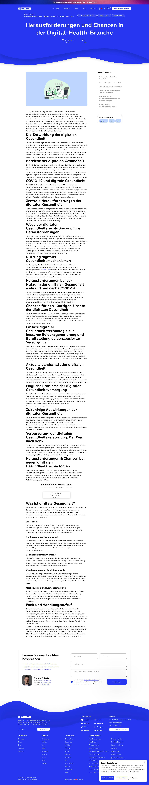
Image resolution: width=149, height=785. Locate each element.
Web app (117, 121)
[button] (102, 8)
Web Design (93, 742)
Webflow (68, 745)
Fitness (44, 763)
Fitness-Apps (45, 269)
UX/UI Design (93, 760)
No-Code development (96, 763)
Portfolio (67, 8)
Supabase (68, 742)
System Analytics (117, 745)
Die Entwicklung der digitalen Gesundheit (108, 78)
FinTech (44, 742)
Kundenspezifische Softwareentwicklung (118, 758)
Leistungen (55, 8)
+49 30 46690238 (115, 725)
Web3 (43, 760)
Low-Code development (97, 757)
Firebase (68, 757)
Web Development (95, 739)
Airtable (68, 754)
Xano (67, 751)
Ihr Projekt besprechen (121, 8)
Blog (84, 8)
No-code (111, 121)
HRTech (44, 754)
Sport (43, 745)
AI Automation (94, 766)
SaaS (43, 748)
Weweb (67, 748)
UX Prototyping (94, 748)
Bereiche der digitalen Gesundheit (110, 83)
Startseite (21, 739)
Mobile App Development (97, 772)
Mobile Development (96, 769)
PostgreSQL (69, 769)
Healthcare (45, 739)
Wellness (44, 751)
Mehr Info (136, 771)
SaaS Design (115, 751)
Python (67, 766)
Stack (76, 8)
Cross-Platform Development (98, 751)
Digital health (102, 121)
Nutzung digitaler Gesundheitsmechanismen (107, 105)
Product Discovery (117, 742)
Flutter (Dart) (69, 763)
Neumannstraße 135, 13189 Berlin (120, 720)
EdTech (44, 757)
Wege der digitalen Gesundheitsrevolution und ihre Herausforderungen (109, 98)
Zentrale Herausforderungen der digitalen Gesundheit (109, 91)
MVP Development (95, 754)
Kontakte (93, 8)
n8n (66, 760)
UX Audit (114, 748)
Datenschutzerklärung (91, 680)
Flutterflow (69, 739)
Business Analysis (117, 739)
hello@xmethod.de (45, 680)
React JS (68, 772)
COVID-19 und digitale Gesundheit (110, 87)
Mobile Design (116, 754)
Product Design (94, 745)
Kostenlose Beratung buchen (56, 495)
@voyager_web (46, 682)
